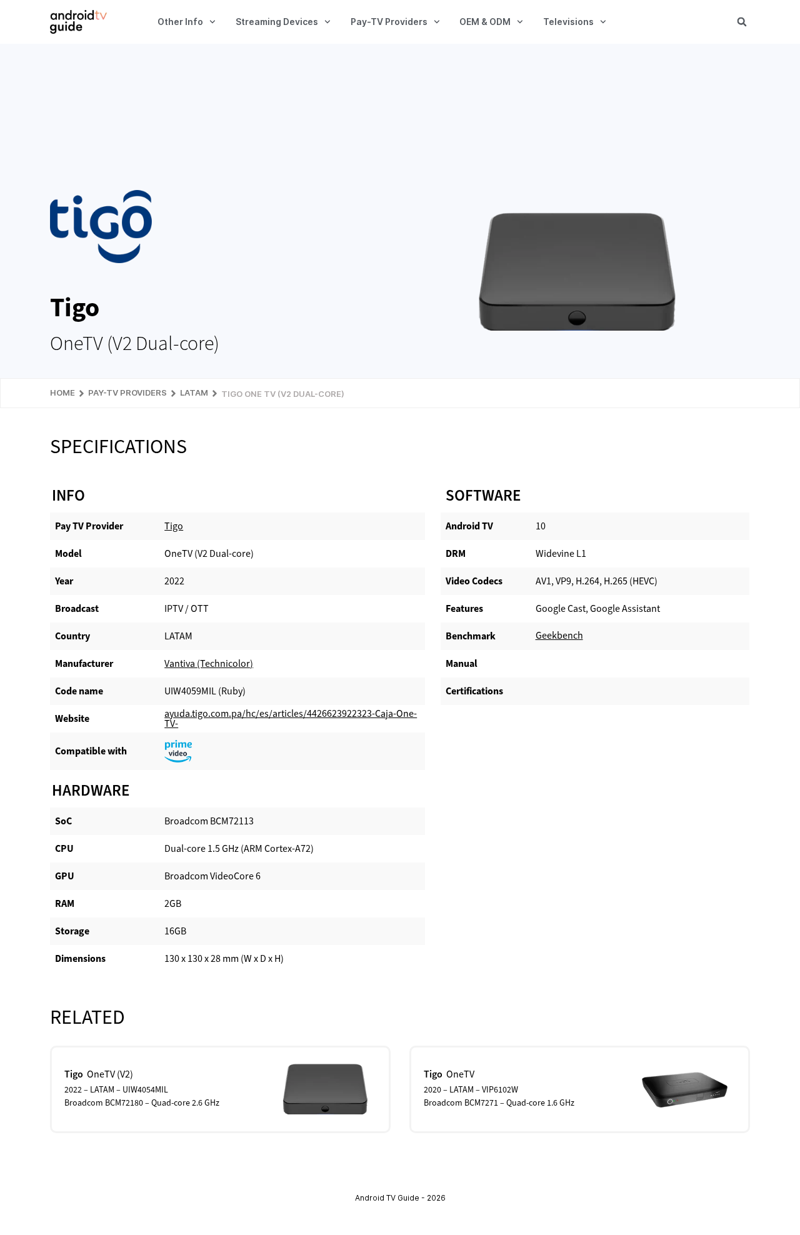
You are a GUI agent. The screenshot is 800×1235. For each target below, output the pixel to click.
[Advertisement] (400, 117)
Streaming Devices (277, 21)
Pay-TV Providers (389, 21)
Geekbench (559, 635)
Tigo (173, 525)
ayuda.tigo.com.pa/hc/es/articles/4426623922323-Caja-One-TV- (290, 718)
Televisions (568, 21)
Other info (180, 21)
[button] (741, 21)
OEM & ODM (485, 21)
